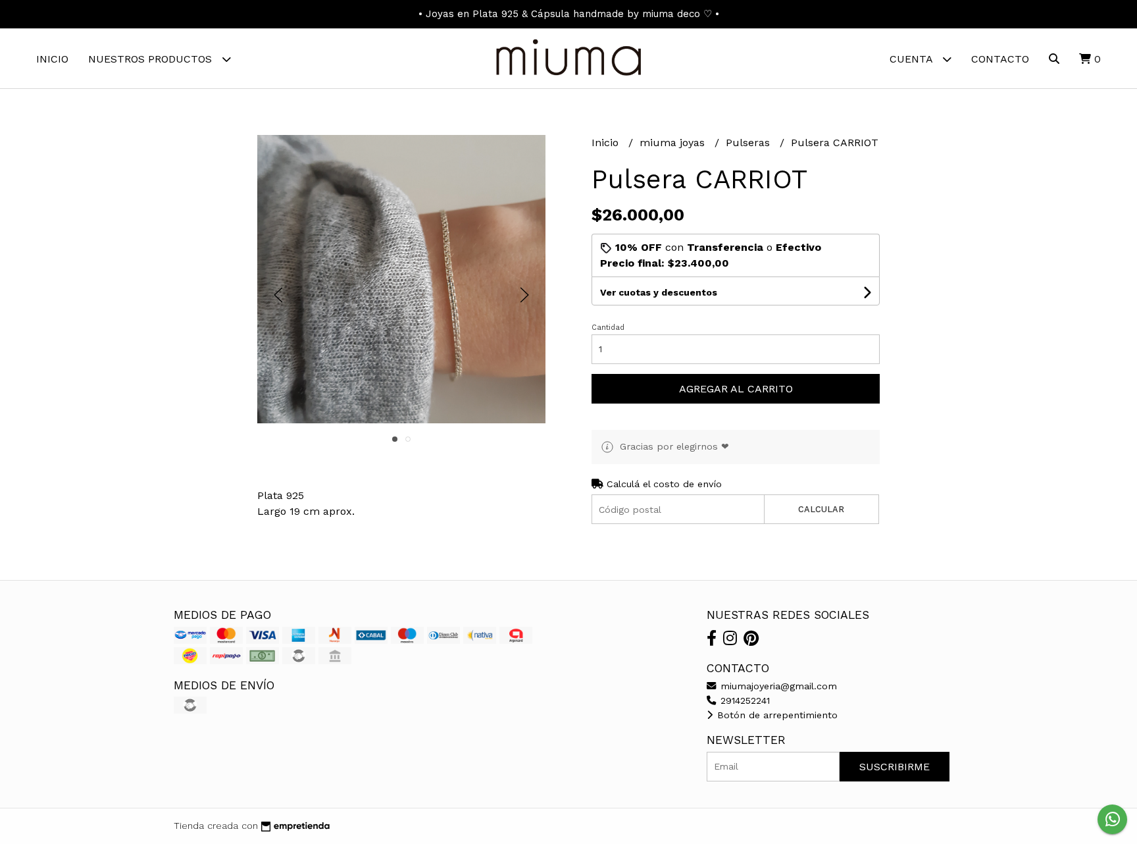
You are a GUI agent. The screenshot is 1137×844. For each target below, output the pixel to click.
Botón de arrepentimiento (776, 715)
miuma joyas (674, 142)
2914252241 (743, 700)
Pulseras (749, 142)
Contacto (1000, 59)
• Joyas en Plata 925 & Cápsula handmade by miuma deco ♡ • (568, 14)
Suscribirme (894, 766)
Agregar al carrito (736, 388)
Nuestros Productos (151, 59)
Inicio (52, 59)
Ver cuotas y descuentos (658, 292)
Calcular (821, 509)
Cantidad (608, 327)
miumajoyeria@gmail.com (777, 686)
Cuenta (913, 59)
